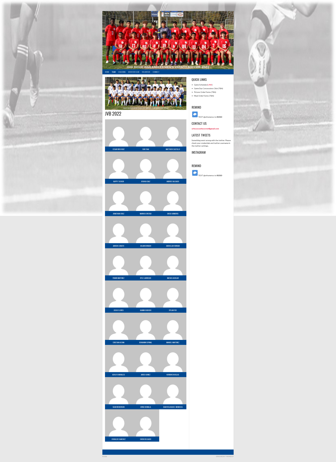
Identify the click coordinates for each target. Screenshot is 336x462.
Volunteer (146, 71)
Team (114, 71)
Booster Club (133, 71)
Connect (156, 71)
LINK (210, 85)
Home (107, 71)
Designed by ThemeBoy (225, 456)
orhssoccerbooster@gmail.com (205, 128)
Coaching (122, 71)
